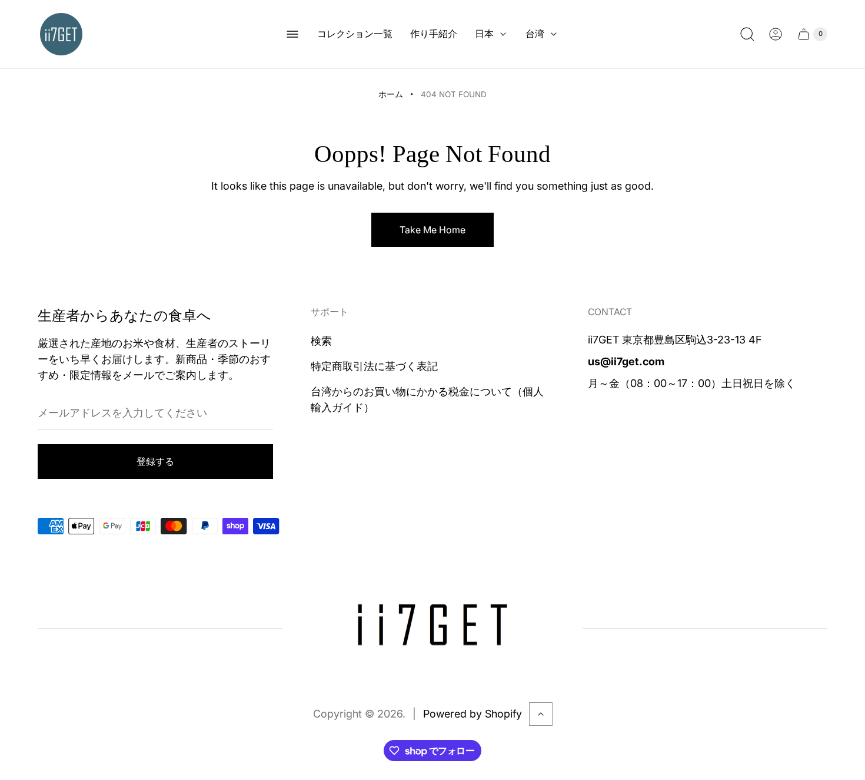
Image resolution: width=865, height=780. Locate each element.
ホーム (390, 94)
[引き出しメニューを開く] (292, 34)
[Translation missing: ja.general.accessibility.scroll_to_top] (541, 714)
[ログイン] (776, 34)
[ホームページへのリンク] (432, 628)
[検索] (747, 34)
